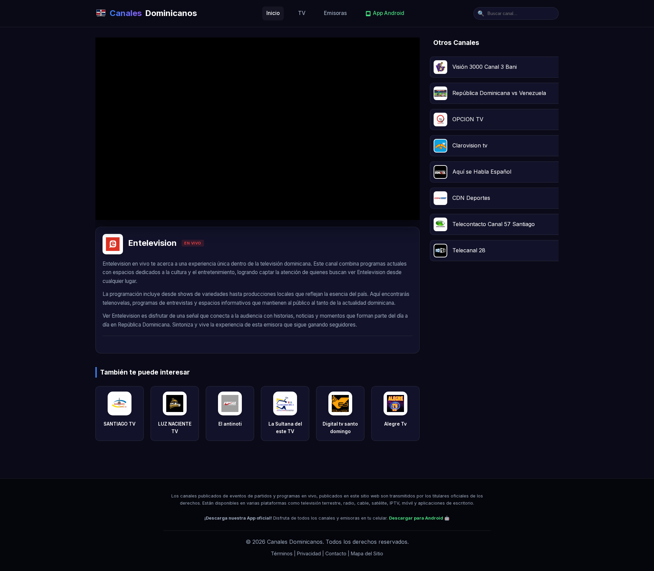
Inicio (273, 13)
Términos (282, 553)
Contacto (335, 553)
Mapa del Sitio (367, 553)
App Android (388, 13)
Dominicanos (153, 13)
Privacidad (309, 553)
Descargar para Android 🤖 (419, 518)
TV (302, 13)
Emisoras (335, 13)
